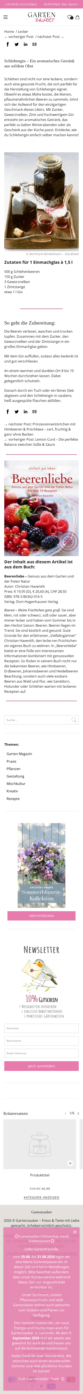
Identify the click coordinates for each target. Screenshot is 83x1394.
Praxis (11, 761)
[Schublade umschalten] (5, 17)
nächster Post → (50, 36)
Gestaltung (15, 776)
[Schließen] (75, 1232)
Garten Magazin (19, 754)
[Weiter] (78, 1113)
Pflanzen (13, 769)
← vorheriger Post (19, 36)
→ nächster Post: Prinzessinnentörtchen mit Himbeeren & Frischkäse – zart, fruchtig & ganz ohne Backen (40, 429)
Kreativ (12, 791)
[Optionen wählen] (70, 1163)
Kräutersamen (15, 1113)
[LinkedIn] (25, 44)
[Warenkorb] (77, 17)
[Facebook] (7, 44)
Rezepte (13, 799)
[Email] (34, 44)
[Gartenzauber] (42, 17)
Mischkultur (16, 784)
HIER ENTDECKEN (41, 916)
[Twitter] (16, 44)
